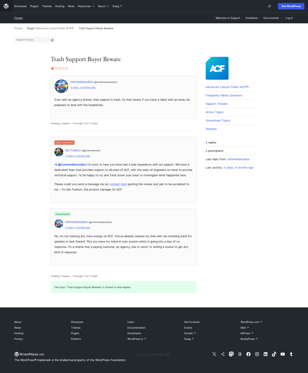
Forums (18, 17)
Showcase (77, 321)
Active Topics (215, 112)
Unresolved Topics (218, 120)
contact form (118, 184)
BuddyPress (249, 338)
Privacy (18, 338)
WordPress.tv (136, 338)
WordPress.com (251, 321)
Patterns (76, 338)
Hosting (18, 333)
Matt (245, 327)
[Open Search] (269, 6)
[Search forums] (52, 40)
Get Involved (191, 321)
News (17, 327)
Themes (76, 327)
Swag (189, 338)
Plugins (75, 333)
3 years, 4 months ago (83, 87)
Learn (130, 321)
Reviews (211, 129)
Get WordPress (291, 6)
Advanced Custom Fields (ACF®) (55, 28)
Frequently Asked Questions (224, 95)
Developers (134, 333)
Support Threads (217, 104)
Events (188, 327)
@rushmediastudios (72, 164)
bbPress (247, 333)
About (17, 321)
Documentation (136, 327)
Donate (190, 333)
